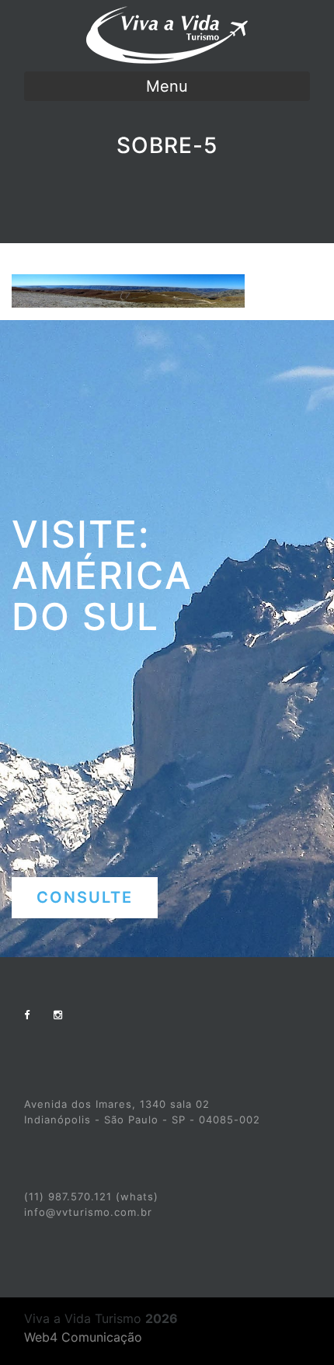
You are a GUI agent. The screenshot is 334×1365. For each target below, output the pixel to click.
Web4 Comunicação (83, 1337)
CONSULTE (85, 897)
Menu (167, 86)
